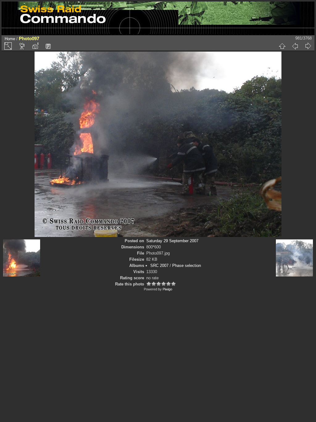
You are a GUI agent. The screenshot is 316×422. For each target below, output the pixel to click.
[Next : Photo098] (307, 46)
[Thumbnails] (282, 46)
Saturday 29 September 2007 (172, 240)
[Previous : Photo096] (295, 46)
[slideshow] (22, 46)
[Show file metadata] (35, 46)
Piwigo (167, 289)
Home (10, 38)
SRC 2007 (159, 265)
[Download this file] (48, 46)
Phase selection (186, 265)
